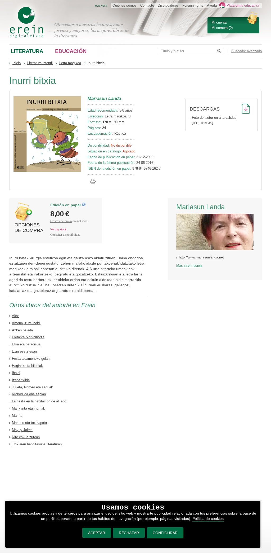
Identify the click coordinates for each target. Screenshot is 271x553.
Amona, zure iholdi (26, 323)
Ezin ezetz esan (24, 351)
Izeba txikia (21, 380)
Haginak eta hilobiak (27, 366)
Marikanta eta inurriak (28, 408)
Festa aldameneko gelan (30, 359)
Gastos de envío (61, 221)
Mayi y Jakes (22, 430)
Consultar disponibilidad (65, 234)
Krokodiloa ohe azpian (29, 394)
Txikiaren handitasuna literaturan (37, 444)
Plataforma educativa (243, 5)
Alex (15, 316)
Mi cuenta (219, 22)
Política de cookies (208, 518)
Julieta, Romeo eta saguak (32, 387)
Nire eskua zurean (26, 437)
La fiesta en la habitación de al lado (39, 401)
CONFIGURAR (165, 533)
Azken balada (22, 330)
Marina (17, 416)
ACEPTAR (96, 533)
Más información (189, 265)
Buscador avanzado (246, 51)
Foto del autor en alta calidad (214, 118)
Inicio (16, 63)
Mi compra (219, 28)
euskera (101, 5)
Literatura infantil (40, 63)
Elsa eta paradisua (26, 344)
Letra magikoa (70, 63)
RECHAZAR (129, 533)
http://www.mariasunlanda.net (201, 257)
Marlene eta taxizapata (29, 423)
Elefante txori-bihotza (28, 337)
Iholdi (16, 373)
